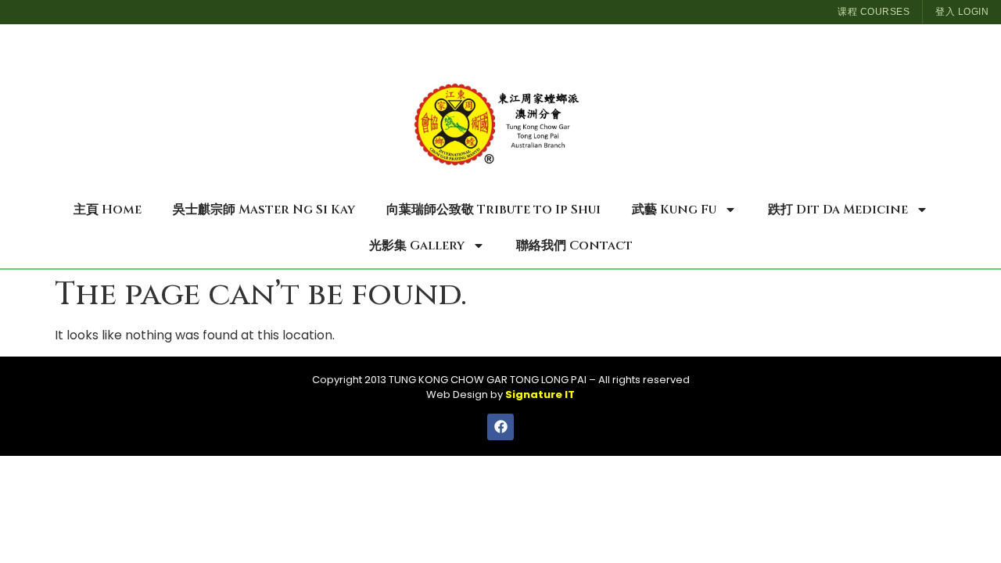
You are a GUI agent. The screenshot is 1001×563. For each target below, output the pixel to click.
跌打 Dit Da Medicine (838, 209)
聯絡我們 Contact (574, 245)
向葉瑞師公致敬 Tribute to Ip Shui (493, 209)
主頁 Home (108, 209)
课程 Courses (874, 11)
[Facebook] (500, 427)
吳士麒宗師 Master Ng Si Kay (264, 209)
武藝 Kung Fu (674, 209)
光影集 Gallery (417, 245)
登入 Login (961, 11)
